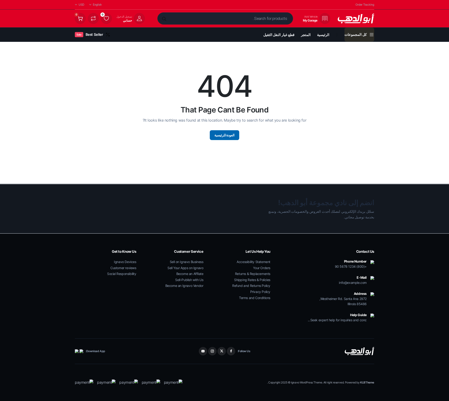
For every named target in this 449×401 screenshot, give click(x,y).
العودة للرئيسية (224, 135)
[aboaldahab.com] (356, 18)
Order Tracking (364, 4)
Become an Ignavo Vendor (184, 286)
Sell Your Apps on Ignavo (185, 268)
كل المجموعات (355, 34)
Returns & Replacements (252, 274)
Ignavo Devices (125, 262)
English (97, 4)
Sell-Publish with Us (189, 280)
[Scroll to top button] (438, 390)
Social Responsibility (121, 274)
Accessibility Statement (253, 262)
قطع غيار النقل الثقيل (279, 35)
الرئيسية (323, 35)
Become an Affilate (189, 274)
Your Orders (261, 268)
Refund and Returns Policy (251, 286)
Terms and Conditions (254, 298)
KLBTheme (367, 382)
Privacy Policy (260, 292)
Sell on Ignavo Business (186, 262)
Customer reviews (123, 268)
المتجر (306, 35)
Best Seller (89, 34)
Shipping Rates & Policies (252, 280)
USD (81, 4)
